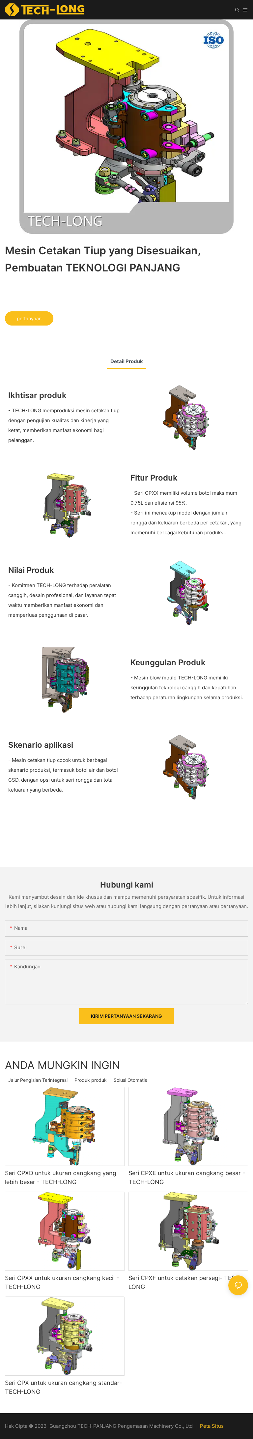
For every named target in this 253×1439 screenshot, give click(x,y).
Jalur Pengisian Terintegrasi (38, 1080)
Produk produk (90, 1080)
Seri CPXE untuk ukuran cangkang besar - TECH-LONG (186, 1177)
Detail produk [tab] (126, 361)
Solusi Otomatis (130, 1080)
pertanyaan (29, 318)
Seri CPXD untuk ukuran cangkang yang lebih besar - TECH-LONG (60, 1177)
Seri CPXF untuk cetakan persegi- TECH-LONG (185, 1282)
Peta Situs (212, 1426)
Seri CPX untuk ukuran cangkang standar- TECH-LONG (63, 1387)
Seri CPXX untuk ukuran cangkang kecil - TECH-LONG (62, 1282)
